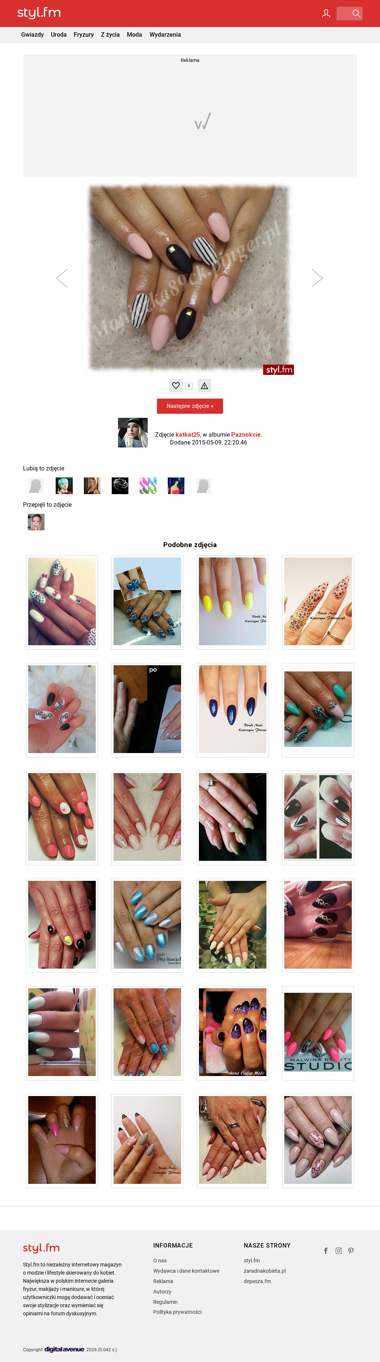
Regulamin (165, 1302)
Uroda (59, 34)
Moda (134, 34)
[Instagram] (338, 1252)
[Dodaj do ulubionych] (176, 385)
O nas (160, 1260)
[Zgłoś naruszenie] (204, 385)
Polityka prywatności (177, 1312)
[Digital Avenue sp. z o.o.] (64, 1350)
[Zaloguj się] (326, 13)
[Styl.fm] (46, 13)
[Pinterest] (351, 1252)
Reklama (163, 1281)
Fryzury (84, 34)
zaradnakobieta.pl (265, 1271)
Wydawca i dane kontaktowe (186, 1271)
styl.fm (252, 1260)
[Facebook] (325, 1252)
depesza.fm (257, 1281)
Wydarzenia (165, 34)
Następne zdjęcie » (190, 406)
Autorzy (162, 1292)
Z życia (110, 34)
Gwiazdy (32, 34)
